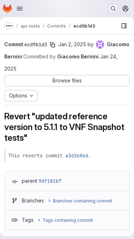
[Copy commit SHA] (52, 44)
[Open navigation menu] (19, 8)
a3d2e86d (76, 155)
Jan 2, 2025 (72, 44)
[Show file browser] (124, 26)
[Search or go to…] (113, 8)
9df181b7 (50, 181)
